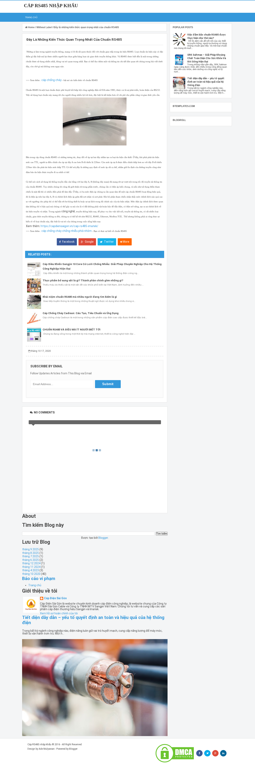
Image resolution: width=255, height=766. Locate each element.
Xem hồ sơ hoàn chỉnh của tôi (59, 613)
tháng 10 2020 (31, 573)
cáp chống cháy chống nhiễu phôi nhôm (66, 230)
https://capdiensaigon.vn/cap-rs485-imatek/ (69, 226)
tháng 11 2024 (31, 566)
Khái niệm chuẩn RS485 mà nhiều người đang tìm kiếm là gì (80, 296)
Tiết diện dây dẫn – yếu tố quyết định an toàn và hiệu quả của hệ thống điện (205, 82)
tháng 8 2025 (30, 552)
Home (31, 27)
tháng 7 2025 (30, 556)
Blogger (103, 537)
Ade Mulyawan (47, 748)
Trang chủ (31, 17)
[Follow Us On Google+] (215, 753)
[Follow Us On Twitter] (207, 753)
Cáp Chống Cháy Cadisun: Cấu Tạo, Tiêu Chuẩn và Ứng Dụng (81, 313)
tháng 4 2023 (30, 570)
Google (89, 241)
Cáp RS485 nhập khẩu (51, 5)
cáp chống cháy (51, 80)
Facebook (68, 241)
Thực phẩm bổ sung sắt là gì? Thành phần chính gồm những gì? (83, 280)
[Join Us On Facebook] (199, 753)
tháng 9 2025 (30, 549)
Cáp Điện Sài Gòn (55, 598)
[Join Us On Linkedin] (223, 753)
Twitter (108, 241)
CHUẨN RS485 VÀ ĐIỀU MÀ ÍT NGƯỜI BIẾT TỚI (71, 329)
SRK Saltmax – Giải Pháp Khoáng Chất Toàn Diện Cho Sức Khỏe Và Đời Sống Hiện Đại (206, 58)
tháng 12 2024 (31, 563)
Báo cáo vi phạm (38, 578)
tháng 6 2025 (30, 559)
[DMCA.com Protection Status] (175, 753)
